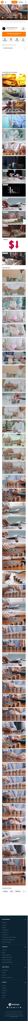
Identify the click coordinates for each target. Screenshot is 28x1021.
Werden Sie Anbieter (7, 977)
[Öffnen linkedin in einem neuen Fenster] (11, 1006)
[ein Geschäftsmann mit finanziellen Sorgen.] (13, 426)
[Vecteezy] (2, 2)
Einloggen (21, 2)
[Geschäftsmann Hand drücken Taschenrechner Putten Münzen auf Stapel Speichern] (13, 494)
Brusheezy (4, 922)
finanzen (5, 890)
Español (4, 987)
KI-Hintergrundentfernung (8, 939)
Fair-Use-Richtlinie (13, 1016)
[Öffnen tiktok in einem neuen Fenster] (15, 1006)
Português (4, 989)
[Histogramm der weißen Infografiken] (13, 189)
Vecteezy (4, 924)
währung (18, 890)
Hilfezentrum (5, 969)
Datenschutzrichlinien (18, 1015)
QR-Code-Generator (6, 941)
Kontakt (4, 972)
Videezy (4, 927)
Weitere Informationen (8, 47)
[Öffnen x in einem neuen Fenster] (17, 1006)
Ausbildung (4, 931)
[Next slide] (22, 890)
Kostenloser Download (14, 34)
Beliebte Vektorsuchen (7, 956)
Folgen (23, 29)
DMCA (3, 952)
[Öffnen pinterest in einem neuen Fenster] (13, 1006)
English (4, 985)
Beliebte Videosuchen (7, 961)
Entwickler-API (5, 934)
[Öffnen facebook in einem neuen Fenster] (7, 1006)
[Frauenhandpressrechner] (13, 107)
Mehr (3, 997)
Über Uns (4, 974)
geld (11, 890)
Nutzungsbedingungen (8, 1015)
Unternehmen (5, 929)
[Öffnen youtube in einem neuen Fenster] (20, 1006)
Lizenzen (4, 949)
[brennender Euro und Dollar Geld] (13, 79)
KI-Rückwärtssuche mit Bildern (9, 936)
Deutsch (4, 992)
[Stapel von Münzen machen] (13, 148)
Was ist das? (13, 44)
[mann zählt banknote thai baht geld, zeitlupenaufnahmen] (13, 175)
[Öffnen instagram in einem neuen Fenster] (9, 1006)
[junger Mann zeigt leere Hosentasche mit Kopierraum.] (13, 121)
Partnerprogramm (6, 954)
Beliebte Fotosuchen (6, 959)
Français (4, 994)
